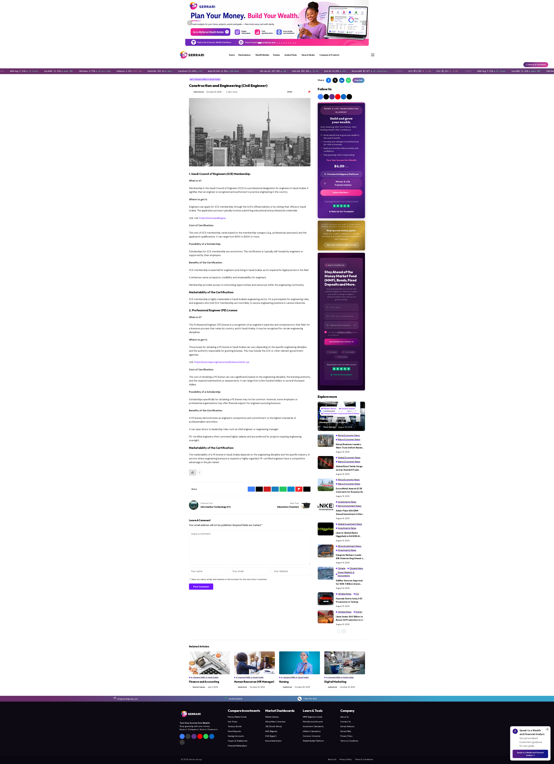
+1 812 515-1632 (310, 698)
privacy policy (345, 332)
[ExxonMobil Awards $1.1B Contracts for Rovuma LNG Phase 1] (326, 484)
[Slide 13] (288, 43)
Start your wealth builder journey (341, 245)
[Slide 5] (270, 43)
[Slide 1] (259, 43)
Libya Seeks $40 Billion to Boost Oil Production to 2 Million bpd (349, 618)
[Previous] (189, 23)
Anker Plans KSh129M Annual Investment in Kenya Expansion (350, 512)
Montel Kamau (199, 687)
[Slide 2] (263, 43)
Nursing (284, 681)
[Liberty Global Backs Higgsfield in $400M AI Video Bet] (326, 529)
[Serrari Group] (192, 55)
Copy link (358, 80)
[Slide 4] (267, 43)
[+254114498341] (226, 698)
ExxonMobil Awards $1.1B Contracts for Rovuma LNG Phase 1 (350, 490)
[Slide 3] (265, 43)
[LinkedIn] (343, 96)
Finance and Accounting (204, 681)
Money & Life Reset (537, 64)
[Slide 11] (284, 43)
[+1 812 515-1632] (300, 699)
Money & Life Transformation (342, 183)
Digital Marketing (335, 681)
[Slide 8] (277, 43)
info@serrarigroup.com (127, 699)
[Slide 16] (295, 43)
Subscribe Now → (341, 192)
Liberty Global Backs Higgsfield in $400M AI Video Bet (348, 534)
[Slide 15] (293, 43)
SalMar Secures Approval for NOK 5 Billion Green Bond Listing (349, 582)
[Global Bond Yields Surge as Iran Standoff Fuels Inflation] (326, 462)
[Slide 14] (290, 43)
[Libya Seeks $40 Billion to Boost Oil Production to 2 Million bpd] (326, 616)
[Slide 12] (286, 43)
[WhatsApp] (205, 736)
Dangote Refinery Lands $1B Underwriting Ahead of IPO (350, 557)
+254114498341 (235, 699)
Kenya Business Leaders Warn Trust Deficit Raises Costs (349, 446)
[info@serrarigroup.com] (115, 698)
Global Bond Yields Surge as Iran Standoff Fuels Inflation (349, 468)
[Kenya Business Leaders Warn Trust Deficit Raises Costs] (326, 440)
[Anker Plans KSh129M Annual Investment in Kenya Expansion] (326, 506)
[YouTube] (337, 96)
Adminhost (198, 92)
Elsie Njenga (329, 427)
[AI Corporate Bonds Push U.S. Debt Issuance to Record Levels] (341, 416)
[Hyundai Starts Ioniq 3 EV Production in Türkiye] (326, 598)
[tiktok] (349, 96)
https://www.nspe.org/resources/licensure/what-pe (221, 362)
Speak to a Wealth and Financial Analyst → (530, 753)
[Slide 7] (274, 43)
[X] (326, 96)
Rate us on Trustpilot (343, 211)
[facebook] (320, 96)
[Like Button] (192, 472)
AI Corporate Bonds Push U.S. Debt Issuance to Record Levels (338, 420)
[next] (344, 631)
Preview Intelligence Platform (343, 174)
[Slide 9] (279, 43)
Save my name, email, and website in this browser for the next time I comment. (229, 579)
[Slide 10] (281, 43)
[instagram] (332, 96)
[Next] (364, 23)
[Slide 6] (272, 43)
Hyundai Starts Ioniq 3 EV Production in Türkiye (349, 600)
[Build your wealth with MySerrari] (277, 23)
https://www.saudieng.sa (212, 218)
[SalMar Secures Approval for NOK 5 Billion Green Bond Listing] (326, 573)
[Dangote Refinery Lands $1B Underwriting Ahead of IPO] (326, 551)
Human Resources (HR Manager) (254, 681)
